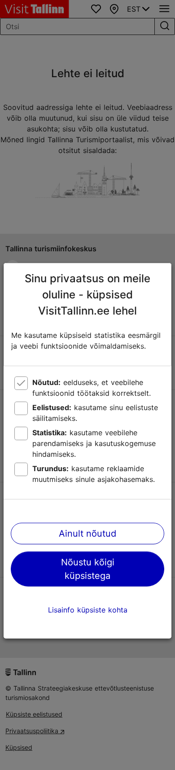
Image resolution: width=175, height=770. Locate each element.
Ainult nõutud (87, 533)
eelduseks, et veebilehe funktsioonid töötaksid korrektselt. (91, 388)
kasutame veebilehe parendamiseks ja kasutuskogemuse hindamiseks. (94, 443)
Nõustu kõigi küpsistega (87, 569)
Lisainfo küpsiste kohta (87, 609)
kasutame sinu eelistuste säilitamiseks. (95, 413)
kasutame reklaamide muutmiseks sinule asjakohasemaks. (93, 474)
